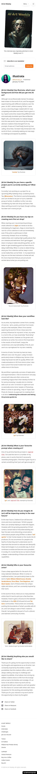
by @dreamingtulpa (30, 772)
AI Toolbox (4, 742)
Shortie (3, 747)
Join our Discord (6, 734)
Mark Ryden (5, 584)
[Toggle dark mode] (33, 4)
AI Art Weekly (6, 4)
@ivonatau (8, 196)
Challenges (4, 732)
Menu (25, 4)
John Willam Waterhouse (16, 579)
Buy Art (3, 763)
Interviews (4, 729)
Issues (3, 726)
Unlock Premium (6, 754)
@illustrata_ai (17, 80)
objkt (16, 226)
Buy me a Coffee (6, 757)
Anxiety (14, 172)
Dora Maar (15, 581)
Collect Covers (5, 760)
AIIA (14, 601)
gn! (15, 435)
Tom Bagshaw (25, 581)
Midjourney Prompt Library (9, 744)
